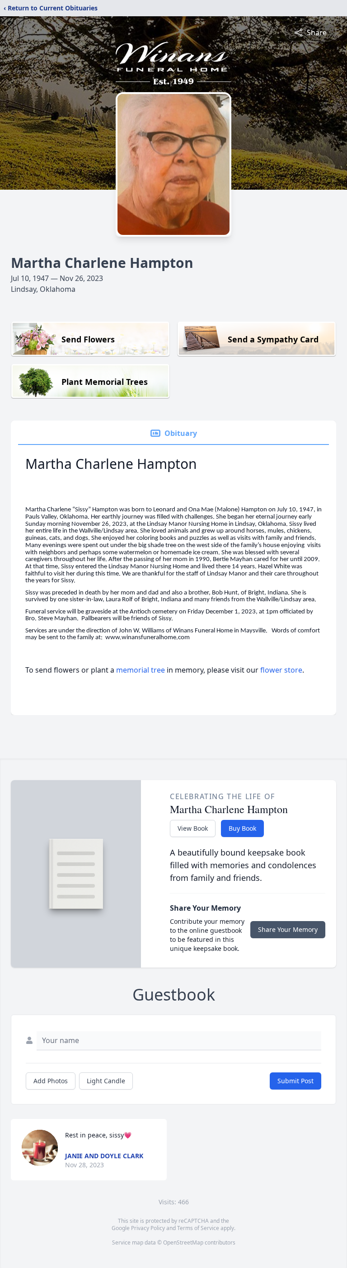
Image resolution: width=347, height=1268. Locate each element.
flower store (281, 670)
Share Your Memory (288, 929)
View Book (193, 828)
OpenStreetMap (183, 1242)
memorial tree (140, 670)
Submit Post (295, 1080)
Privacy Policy (148, 1228)
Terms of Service (198, 1228)
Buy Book (242, 828)
